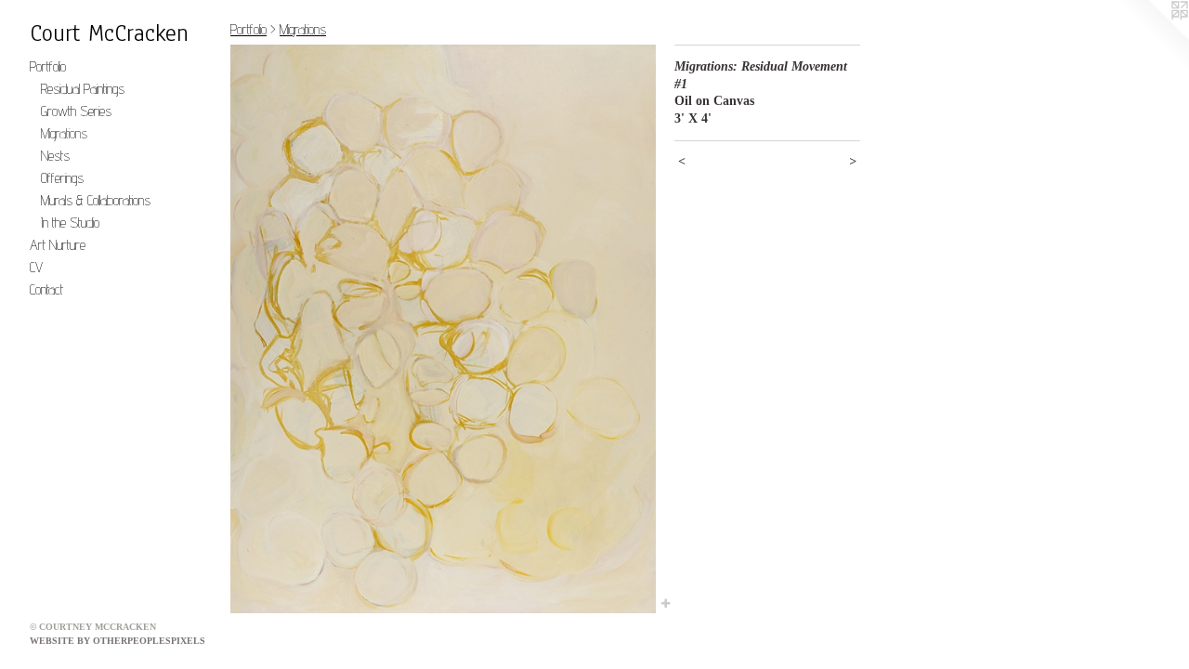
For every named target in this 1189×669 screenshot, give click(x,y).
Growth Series (76, 111)
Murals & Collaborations (95, 200)
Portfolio (48, 66)
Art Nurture (57, 245)
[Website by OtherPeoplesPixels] (1152, 37)
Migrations (64, 133)
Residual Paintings (82, 89)
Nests (55, 155)
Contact (46, 289)
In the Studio (70, 222)
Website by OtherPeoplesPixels (117, 641)
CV (36, 267)
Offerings (62, 178)
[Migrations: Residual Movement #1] (443, 329)
